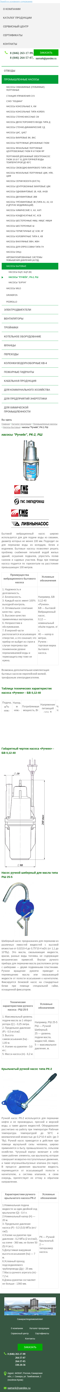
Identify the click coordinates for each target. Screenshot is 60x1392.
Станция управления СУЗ (20, 96)
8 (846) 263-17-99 (21, 53)
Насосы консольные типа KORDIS (25, 112)
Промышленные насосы (21, 79)
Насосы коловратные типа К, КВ (24, 236)
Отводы (9, 70)
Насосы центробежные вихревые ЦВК (28, 186)
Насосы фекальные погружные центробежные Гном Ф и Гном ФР (25, 149)
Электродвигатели (17, 309)
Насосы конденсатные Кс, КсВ (23, 215)
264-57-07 (20, 1357)
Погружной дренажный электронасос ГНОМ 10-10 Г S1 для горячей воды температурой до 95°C (28, 159)
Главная (6, 423)
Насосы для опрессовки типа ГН (25, 247)
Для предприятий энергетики (25, 398)
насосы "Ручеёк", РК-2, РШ (23, 277)
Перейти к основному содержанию (16, 1)
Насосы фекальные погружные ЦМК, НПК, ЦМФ (29, 174)
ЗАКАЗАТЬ (46, 52)
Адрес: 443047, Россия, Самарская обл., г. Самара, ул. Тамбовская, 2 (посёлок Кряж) (25, 1376)
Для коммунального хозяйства (27, 389)
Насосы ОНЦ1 (13, 252)
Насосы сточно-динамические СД (25, 127)
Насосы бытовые (16, 266)
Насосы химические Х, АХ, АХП (23, 210)
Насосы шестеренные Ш (20, 226)
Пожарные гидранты (19, 372)
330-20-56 (20, 1365)
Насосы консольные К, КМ (21, 106)
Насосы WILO (13, 288)
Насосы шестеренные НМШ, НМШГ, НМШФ (29, 221)
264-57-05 (20, 1361)
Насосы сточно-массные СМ (22, 117)
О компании (11, 9)
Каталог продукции (17, 17)
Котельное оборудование (22, 336)
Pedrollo (11, 302)
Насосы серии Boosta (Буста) (23, 181)
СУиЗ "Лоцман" (14, 101)
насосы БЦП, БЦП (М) (20, 272)
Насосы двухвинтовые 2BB (21, 197)
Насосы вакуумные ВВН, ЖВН (22, 241)
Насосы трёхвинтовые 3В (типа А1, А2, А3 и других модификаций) (29, 203)
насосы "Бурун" (17, 282)
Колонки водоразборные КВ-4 (25, 363)
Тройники (11, 327)
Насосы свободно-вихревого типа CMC (28, 168)
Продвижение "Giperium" (45, 1307)
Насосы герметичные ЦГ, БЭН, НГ (24, 231)
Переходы (11, 354)
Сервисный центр (15, 26)
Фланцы (10, 345)
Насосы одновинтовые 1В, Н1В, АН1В (27, 191)
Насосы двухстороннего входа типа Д (28, 122)
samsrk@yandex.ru (46, 58)
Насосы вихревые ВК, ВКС (21, 138)
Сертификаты (12, 35)
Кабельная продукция (20, 381)
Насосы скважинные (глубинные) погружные (25, 88)
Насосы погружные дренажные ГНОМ (27, 143)
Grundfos (12, 295)
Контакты (10, 44)
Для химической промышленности (17, 409)
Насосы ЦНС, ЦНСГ (16, 132)
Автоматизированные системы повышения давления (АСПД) (24, 259)
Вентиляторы (13, 318)
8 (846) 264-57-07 (21, 57)
